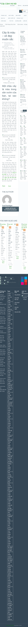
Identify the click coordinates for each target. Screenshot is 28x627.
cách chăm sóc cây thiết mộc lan (10, 306)
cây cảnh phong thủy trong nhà (9, 358)
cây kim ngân (10, 382)
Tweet (3, 186)
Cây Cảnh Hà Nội (10, 625)
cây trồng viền (9, 416)
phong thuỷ (20, 18)
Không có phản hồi (9, 48)
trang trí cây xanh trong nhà (10, 533)
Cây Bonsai (9, 351)
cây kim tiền (10, 390)
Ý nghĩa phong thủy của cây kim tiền (10, 609)
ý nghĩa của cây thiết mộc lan (10, 617)
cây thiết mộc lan (10, 404)
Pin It (9, 186)
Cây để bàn (9, 437)
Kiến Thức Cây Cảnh (7, 47)
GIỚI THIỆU (11, 15)
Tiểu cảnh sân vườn (9, 525)
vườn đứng (9, 574)
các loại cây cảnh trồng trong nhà (10, 344)
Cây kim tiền (18, 312)
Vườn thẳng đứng (9, 569)
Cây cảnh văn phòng (17, 230)
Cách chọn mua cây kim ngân (10, 324)
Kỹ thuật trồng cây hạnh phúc (10, 443)
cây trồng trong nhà (9, 410)
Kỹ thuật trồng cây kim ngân (10, 452)
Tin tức (11, 20)
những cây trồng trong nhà (9, 467)
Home (1, 24)
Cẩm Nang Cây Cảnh (10, 24)
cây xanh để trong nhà (10, 431)
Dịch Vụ (19, 5)
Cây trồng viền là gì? (3, 232)
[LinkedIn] (22, 280)
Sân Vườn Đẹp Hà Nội (10, 487)
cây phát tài (10, 400)
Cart (24, 11)
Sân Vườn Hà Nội (9, 474)
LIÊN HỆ (25, 20)
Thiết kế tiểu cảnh (10, 518)
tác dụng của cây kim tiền (10, 549)
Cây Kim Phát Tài (10, 386)
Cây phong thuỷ (9, 395)
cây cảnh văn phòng (9, 368)
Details (23, 119)
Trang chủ (4, 15)
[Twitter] (25, 278)
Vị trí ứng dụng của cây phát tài (10, 600)
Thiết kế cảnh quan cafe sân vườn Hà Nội (10, 504)
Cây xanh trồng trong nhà (9, 423)
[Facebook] (22, 278)
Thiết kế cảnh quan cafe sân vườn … (23, 72)
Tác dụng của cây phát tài (10, 555)
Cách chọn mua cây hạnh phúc (10, 315)
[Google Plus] (25, 280)
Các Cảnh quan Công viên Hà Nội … (23, 87)
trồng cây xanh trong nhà (9, 542)
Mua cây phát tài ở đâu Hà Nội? (10, 459)
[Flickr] (22, 283)
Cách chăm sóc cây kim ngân (10, 297)
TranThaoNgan (8, 42)
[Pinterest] (25, 283)
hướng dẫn (18, 20)
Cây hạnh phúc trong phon (9, 376)
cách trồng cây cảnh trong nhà (9, 333)
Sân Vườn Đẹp (9, 480)
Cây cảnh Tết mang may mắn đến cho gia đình (10, 236)
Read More (3, 262)
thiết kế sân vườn (9, 512)
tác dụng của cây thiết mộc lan (10, 563)
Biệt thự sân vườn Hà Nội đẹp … (23, 101)
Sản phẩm (12, 5)
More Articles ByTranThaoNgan (10, 209)
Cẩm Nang (3, 20)
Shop (25, 15)
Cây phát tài (23, 41)
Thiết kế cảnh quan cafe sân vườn (10, 495)
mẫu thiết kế (25, 5)
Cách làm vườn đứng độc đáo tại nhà (24, 237)
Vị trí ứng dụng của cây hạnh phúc (10, 581)
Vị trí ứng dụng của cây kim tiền (10, 591)
